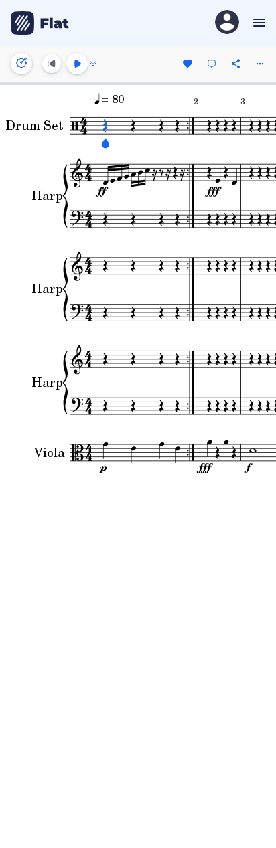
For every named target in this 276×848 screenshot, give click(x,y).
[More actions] (260, 63)
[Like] (188, 64)
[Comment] (212, 64)
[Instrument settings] (21, 63)
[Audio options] (93, 63)
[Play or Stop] (77, 63)
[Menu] (257, 22)
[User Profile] (227, 23)
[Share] (235, 63)
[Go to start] (51, 63)
